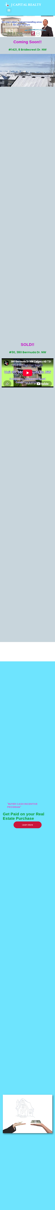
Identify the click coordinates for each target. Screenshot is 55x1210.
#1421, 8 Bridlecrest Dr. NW (27, 50)
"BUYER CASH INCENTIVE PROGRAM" (22, 805)
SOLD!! (27, 344)
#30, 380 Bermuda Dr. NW (27, 352)
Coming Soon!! (27, 42)
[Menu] (8, 10)
